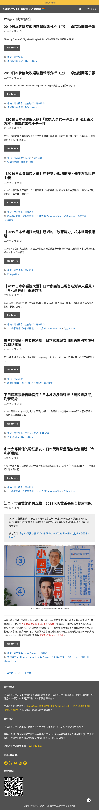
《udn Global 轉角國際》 (38, 706)
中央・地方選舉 (15, 57)
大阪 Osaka (13, 437)
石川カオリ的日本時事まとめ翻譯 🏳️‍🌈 (24, 9)
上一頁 (8, 673)
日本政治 (40, 103)
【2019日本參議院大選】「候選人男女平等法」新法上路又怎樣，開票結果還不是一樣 (48, 121)
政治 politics (31, 61)
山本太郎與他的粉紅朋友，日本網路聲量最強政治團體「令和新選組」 (49, 451)
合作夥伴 (29, 103)
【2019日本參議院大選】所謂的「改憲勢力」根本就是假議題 (49, 233)
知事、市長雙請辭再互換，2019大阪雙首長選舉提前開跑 (48, 503)
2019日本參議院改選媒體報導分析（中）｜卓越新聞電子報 (49, 26)
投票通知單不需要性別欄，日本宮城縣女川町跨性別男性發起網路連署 (49, 342)
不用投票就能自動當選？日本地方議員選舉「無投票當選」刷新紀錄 (49, 396)
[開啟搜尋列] (80, 9)
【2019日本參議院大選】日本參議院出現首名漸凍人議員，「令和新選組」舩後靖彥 (49, 288)
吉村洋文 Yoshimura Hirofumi (21, 657)
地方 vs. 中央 (31, 433)
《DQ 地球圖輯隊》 (81, 706)
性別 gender (13, 162)
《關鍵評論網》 (11, 710)
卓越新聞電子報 (15, 61)
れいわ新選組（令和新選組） (21, 216)
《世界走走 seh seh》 (61, 706)
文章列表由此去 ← (35, 746)
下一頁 (29, 673)
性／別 (28, 158)
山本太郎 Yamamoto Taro (49, 216)
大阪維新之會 (57, 657)
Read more (12, 47)
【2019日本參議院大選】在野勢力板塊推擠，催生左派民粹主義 (49, 175)
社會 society (27, 383)
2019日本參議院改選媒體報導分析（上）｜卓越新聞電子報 (49, 73)
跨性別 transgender (45, 383)
